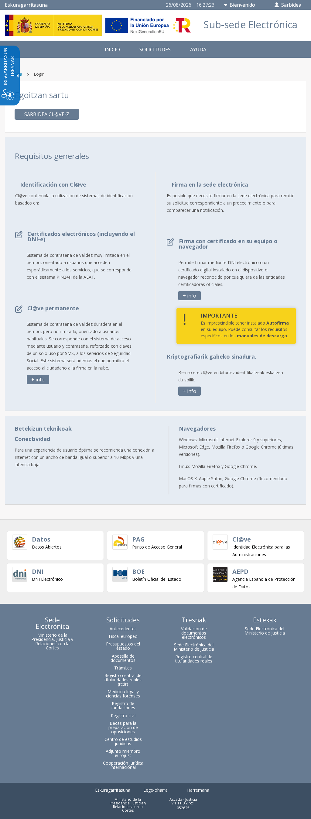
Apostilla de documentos (123, 658)
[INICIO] (99, 34)
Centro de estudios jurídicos (123, 741)
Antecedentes (123, 628)
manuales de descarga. (262, 336)
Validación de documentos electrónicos (194, 633)
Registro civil (123, 715)
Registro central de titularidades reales (193, 659)
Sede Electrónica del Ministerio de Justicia (194, 647)
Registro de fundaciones (123, 705)
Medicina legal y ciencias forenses (123, 694)
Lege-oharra (155, 790)
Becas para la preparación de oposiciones (123, 727)
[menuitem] (112, 49)
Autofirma (277, 323)
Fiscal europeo (123, 636)
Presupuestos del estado (123, 646)
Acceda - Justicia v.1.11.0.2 (183, 801)
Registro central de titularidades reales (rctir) (123, 680)
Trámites (123, 668)
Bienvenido (242, 4)
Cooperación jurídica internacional (123, 765)
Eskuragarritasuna (26, 5)
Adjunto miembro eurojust (123, 753)
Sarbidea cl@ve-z (46, 114)
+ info (38, 379)
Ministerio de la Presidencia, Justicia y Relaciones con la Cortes (52, 641)
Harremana (198, 790)
